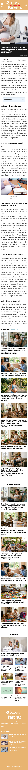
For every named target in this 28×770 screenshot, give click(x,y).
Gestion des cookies (17, 766)
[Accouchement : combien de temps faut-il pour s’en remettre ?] (7, 661)
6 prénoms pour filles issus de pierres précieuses (7, 682)
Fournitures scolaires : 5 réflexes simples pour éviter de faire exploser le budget (14, 625)
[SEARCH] (26, 5)
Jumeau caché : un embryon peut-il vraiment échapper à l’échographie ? (14, 374)
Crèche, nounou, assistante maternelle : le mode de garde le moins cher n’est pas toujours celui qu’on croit (13, 531)
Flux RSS (19, 768)
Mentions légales (11, 768)
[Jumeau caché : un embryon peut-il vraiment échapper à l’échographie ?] (14, 364)
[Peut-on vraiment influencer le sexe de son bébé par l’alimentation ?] (14, 437)
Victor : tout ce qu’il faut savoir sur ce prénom (6, 697)
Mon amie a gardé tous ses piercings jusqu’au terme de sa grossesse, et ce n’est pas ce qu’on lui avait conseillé (14, 397)
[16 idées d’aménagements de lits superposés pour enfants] (14, 644)
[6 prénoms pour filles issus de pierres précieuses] (7, 676)
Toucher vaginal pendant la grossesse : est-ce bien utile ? (20, 683)
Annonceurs (22, 765)
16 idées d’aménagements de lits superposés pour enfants (12, 654)
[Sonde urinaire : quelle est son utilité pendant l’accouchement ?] (21, 661)
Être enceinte (14, 329)
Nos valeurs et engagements (10, 765)
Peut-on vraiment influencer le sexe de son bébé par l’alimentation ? (13, 447)
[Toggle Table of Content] (22, 99)
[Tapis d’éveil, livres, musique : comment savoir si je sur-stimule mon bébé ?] (14, 591)
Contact (8, 766)
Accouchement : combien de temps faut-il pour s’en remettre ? (6, 669)
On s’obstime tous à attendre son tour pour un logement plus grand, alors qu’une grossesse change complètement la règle (13, 351)
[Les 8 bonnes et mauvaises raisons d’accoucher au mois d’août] (21, 690)
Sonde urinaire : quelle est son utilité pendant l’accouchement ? (20, 668)
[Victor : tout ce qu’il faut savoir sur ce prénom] (7, 690)
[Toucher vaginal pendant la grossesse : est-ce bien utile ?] (21, 676)
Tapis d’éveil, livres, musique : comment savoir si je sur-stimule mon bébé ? (12, 602)
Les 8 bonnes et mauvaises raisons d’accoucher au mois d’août (21, 698)
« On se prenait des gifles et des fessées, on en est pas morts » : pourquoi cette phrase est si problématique (12, 556)
